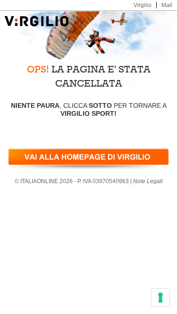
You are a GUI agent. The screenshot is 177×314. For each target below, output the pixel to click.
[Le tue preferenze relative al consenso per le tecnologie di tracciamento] (160, 297)
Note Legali (148, 181)
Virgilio (143, 5)
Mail (166, 5)
